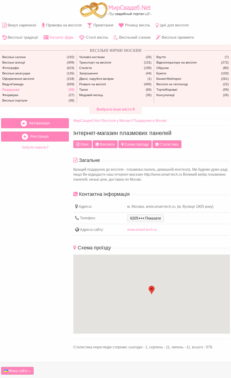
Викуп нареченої (21, 25)
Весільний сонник (134, 37)
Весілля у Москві (116, 121)
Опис (84, 144)
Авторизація (38, 123)
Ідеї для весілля (174, 25)
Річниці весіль (137, 25)
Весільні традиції (22, 37)
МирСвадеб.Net (86, 121)
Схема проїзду (136, 144)
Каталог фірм (61, 37)
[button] (151, 290)
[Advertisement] (35, 182)
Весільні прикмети (177, 37)
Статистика (168, 144)
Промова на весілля (63, 25)
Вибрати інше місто (115, 109)
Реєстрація (38, 136)
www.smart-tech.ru (142, 230)
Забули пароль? (35, 147)
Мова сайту (18, 371)
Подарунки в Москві (150, 121)
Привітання (102, 25)
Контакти (107, 144)
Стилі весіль (96, 37)
